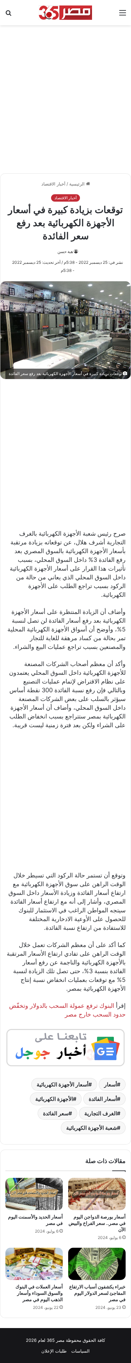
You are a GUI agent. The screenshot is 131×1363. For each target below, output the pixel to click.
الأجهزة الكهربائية (54, 1099)
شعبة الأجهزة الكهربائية (91, 1127)
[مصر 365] (65, 12)
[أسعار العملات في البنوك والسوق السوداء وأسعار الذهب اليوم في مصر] (34, 1264)
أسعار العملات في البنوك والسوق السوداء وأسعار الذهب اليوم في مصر (39, 1293)
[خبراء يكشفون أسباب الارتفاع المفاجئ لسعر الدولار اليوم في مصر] (97, 1264)
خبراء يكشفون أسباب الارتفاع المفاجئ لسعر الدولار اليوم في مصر (97, 1293)
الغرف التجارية (100, 1113)
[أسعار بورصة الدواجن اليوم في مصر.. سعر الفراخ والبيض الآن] (97, 1194)
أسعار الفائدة (103, 1099)
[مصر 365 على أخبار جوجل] (65, 1047)
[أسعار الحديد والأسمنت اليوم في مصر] (34, 1194)
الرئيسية (77, 184)
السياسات (80, 1351)
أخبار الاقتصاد (53, 184)
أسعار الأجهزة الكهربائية (62, 1084)
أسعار (110, 1084)
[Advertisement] (65, 95)
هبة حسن (65, 251)
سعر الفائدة (56, 1113)
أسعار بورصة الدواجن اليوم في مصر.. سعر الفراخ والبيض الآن (97, 1223)
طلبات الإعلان (54, 1351)
